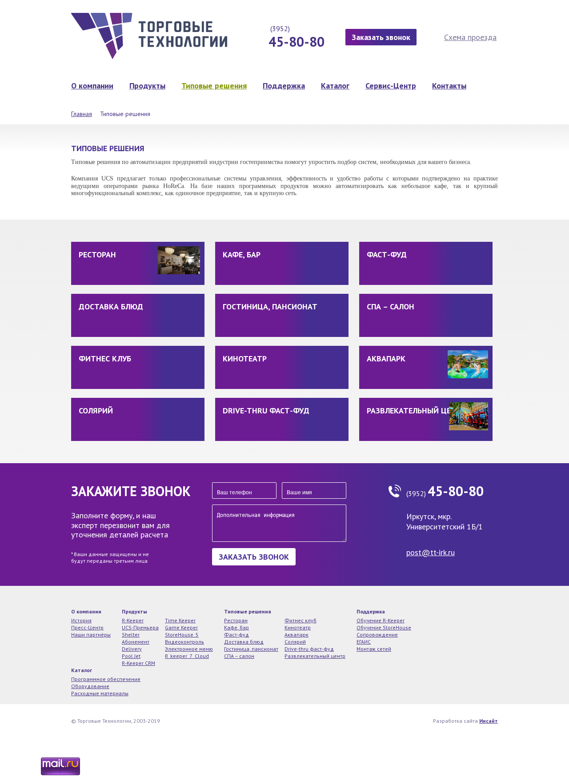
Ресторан (97, 254)
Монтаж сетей (374, 648)
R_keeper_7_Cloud (187, 656)
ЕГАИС (364, 641)
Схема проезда (470, 37)
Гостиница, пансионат (270, 306)
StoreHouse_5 (182, 634)
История (81, 620)
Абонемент (135, 641)
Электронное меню (189, 648)
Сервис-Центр (390, 85)
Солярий (96, 410)
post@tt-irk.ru (430, 552)
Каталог (335, 85)
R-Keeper (133, 620)
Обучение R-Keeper (381, 620)
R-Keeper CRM (138, 663)
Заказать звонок (381, 37)
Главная (81, 114)
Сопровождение (377, 634)
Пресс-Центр (87, 627)
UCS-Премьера (140, 627)
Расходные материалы (99, 693)
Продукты (147, 85)
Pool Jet (131, 656)
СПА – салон (390, 306)
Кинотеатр (245, 358)
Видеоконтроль (184, 641)
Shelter (131, 634)
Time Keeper (180, 620)
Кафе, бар (241, 254)
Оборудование (90, 686)
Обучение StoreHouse (384, 627)
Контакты (449, 85)
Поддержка (284, 85)
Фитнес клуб (105, 358)
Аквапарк (386, 358)
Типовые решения (214, 85)
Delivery (132, 648)
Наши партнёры (91, 634)
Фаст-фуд (387, 254)
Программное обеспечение (105, 679)
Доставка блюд (111, 306)
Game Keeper (181, 627)
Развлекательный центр (416, 410)
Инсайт (488, 720)
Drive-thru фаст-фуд (266, 410)
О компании (92, 85)
